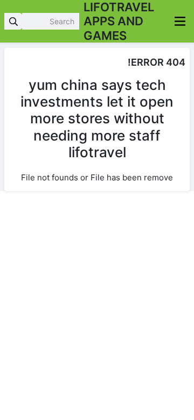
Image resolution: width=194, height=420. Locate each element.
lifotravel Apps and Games (119, 21)
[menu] (180, 21)
